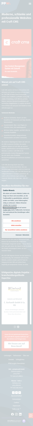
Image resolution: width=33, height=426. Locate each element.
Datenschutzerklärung (9, 207)
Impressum (19, 235)
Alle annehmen (16, 221)
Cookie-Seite (7, 210)
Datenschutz (25, 235)
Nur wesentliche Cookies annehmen (16, 230)
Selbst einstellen (16, 225)
